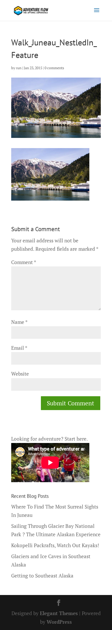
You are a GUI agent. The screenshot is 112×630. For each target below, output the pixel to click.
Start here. (76, 438)
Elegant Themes (59, 613)
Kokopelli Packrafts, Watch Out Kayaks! (55, 545)
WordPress (59, 622)
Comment (23, 262)
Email (19, 348)
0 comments (54, 67)
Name (19, 322)
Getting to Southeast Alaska (42, 575)
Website (20, 373)
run (18, 67)
